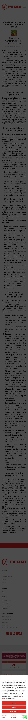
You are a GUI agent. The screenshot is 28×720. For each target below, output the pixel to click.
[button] (25, 677)
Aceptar (14, 703)
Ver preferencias (14, 711)
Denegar (14, 707)
